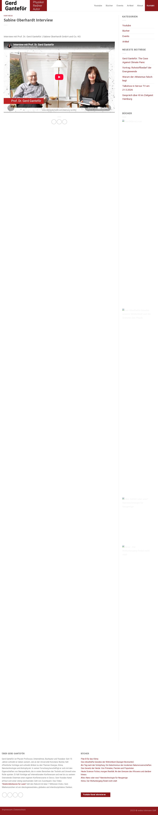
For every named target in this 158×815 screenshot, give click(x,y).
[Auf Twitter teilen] (59, 121)
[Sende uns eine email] (9, 794)
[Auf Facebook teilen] (53, 121)
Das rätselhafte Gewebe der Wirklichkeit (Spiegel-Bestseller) (107, 762)
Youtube (98, 5)
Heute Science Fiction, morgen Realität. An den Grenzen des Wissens (111, 771)
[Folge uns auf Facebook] (4, 794)
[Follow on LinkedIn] (15, 794)
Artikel (130, 5)
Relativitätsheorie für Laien (14, 784)
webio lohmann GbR (147, 810)
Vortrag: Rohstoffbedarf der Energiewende (136, 69)
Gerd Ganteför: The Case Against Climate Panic (135, 60)
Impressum (7, 809)
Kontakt (150, 5)
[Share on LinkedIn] (64, 121)
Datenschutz (20, 809)
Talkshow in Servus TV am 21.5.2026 (135, 88)
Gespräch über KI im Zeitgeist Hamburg (137, 97)
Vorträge (8, 16)
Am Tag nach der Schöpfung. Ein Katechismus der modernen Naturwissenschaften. (116, 765)
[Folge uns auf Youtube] (20, 794)
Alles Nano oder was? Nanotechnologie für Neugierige (104, 778)
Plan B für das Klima (89, 759)
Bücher (109, 5)
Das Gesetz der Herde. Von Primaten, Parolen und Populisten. (107, 768)
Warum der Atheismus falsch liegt (137, 78)
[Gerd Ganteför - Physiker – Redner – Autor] (24, 5)
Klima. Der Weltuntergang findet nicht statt (99, 781)
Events (120, 5)
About (140, 5)
